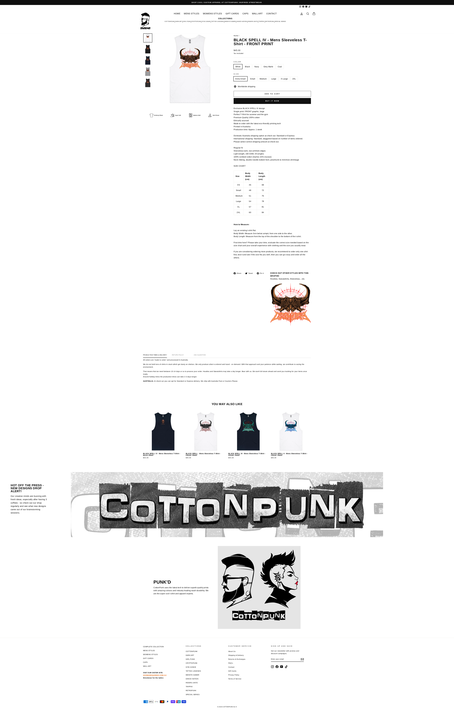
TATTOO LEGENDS (217, 21)
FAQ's (230, 663)
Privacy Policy (233, 675)
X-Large (284, 79)
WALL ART (257, 13)
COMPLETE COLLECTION (153, 647)
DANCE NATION (242, 21)
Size (236, 74)
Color (237, 62)
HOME (177, 13)
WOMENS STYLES (212, 13)
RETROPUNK (269, 21)
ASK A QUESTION (200, 355)
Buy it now (272, 101)
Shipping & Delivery (236, 655)
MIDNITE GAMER (230, 21)
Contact (231, 667)
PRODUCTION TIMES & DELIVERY (155, 355)
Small (252, 79)
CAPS (245, 13)
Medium (263, 79)
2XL (294, 79)
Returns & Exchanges (236, 659)
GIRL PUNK (186, 21)
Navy (256, 67)
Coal (280, 67)
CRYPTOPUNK (196, 21)
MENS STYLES (191, 13)
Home (236, 36)
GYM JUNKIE (206, 21)
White (237, 67)
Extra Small (240, 79)
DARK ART (178, 21)
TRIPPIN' (261, 21)
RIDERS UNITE (253, 21)
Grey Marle (268, 67)
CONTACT (271, 13)
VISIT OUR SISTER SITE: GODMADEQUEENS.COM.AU (154, 675)
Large (273, 79)
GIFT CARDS (232, 13)
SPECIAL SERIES (280, 21)
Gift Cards (232, 671)
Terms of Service (234, 679)
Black (247, 67)
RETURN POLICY (178, 355)
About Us (232, 651)
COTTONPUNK (169, 21)
